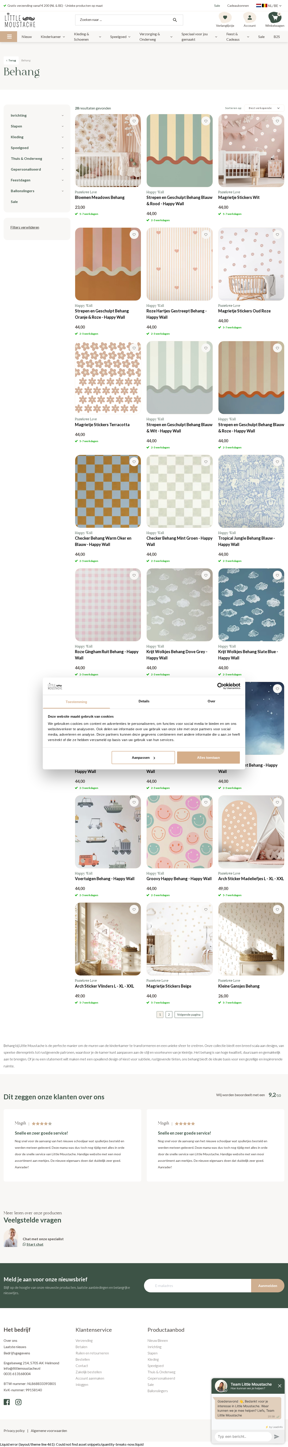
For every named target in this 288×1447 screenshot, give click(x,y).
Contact (82, 1366)
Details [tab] (144, 701)
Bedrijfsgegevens (17, 1353)
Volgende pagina (188, 1014)
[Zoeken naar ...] (175, 20)
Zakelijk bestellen (89, 1372)
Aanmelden (267, 1285)
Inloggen (82, 1384)
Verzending (84, 1340)
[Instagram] (18, 1402)
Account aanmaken (90, 1378)
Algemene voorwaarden (48, 1431)
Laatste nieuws (15, 1347)
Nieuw (27, 36)
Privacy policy (14, 1431)
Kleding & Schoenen (81, 36)
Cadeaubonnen (238, 5)
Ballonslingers (158, 1391)
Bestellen (83, 1359)
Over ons (10, 1340)
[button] (24, 227)
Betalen (81, 1347)
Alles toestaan (208, 757)
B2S (277, 36)
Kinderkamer (51, 36)
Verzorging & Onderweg (150, 36)
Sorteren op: (233, 108)
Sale (217, 5)
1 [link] (160, 1014)
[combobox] (129, 20)
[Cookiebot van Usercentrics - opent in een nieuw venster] (220, 686)
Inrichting (154, 1347)
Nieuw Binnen (158, 1340)
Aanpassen (141, 757)
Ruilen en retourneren (92, 1353)
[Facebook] (7, 1402)
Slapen (153, 1353)
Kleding (153, 1359)
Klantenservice (94, 1329)
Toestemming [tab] (76, 701)
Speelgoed (118, 36)
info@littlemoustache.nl (22, 1368)
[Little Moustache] (20, 20)
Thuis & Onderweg (161, 1372)
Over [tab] (211, 701)
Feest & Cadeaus (233, 36)
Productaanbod (166, 1329)
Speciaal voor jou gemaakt (195, 36)
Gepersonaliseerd (161, 1378)
